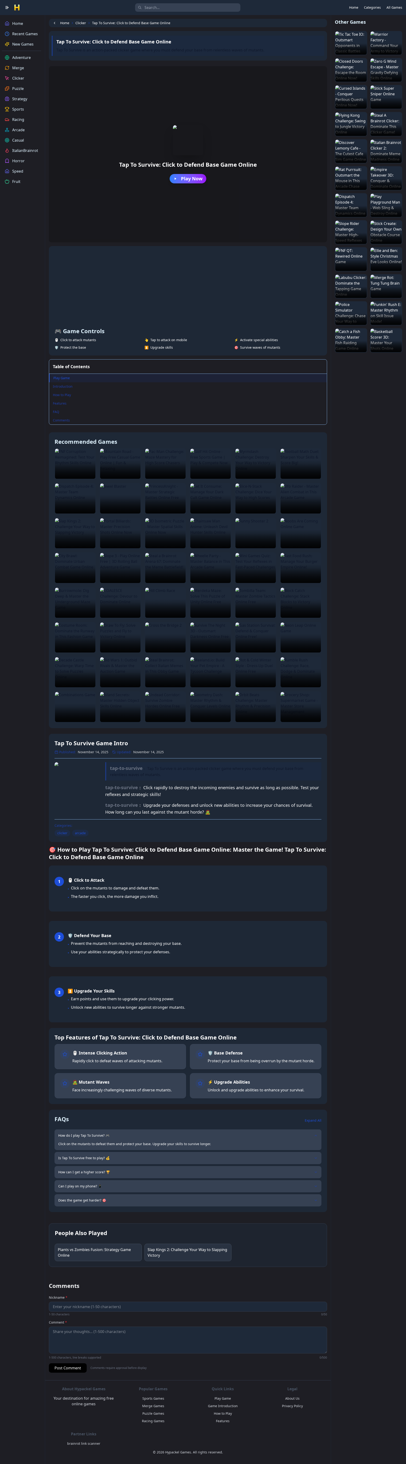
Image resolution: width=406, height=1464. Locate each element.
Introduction (63, 386)
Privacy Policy (292, 1406)
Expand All (313, 1120)
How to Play (62, 395)
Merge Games (153, 1406)
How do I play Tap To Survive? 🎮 (83, 1135)
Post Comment (68, 1368)
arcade (80, 833)
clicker (62, 833)
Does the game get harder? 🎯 (82, 1200)
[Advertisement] (188, 287)
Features (59, 403)
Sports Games (153, 1398)
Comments (61, 420)
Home (353, 7)
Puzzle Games (153, 1413)
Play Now (192, 178)
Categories (372, 7)
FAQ (56, 411)
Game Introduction (223, 1406)
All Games (394, 7)
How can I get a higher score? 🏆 (84, 1172)
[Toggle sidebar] (7, 7)
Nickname (58, 1297)
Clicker (80, 23)
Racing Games (153, 1421)
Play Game (61, 378)
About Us (292, 1398)
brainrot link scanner (83, 1443)
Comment (58, 1322)
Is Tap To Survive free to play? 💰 (84, 1158)
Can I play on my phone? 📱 (80, 1186)
